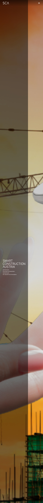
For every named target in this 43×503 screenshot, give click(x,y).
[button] (39, 3)
